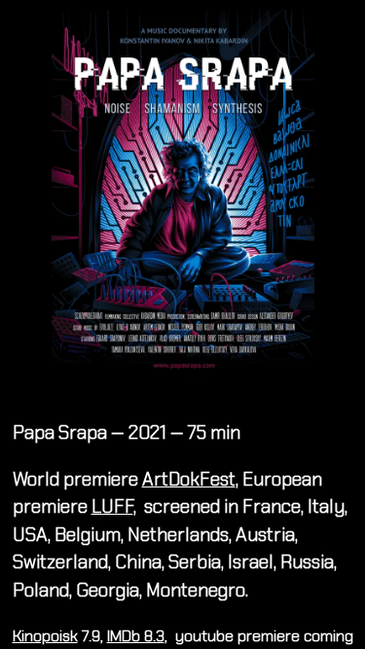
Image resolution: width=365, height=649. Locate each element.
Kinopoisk (45, 636)
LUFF (112, 506)
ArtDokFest (189, 479)
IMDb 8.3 (135, 636)
